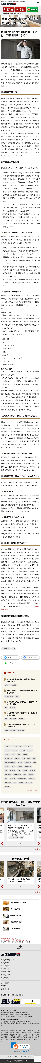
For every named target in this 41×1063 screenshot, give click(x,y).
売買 (28, 758)
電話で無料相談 (9, 9)
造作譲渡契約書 (9, 696)
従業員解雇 (28, 762)
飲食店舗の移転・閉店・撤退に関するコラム (14, 995)
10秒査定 (3, 986)
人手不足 (29, 750)
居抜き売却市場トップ (7, 938)
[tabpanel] (20, 824)
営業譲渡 (17, 758)
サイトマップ (7, 1057)
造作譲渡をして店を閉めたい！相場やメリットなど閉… (22, 703)
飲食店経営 (29, 782)
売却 (23, 758)
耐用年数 (32, 770)
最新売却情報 (5, 978)
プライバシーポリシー (31, 1057)
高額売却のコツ (5, 972)
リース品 (22, 750)
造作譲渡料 (32, 778)
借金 (19, 754)
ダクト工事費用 (27, 746)
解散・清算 (21, 730)
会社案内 (15, 1057)
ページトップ (20, 948)
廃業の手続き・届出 (10, 730)
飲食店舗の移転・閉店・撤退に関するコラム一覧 (15, 940)
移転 (19, 770)
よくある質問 (5, 983)
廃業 (6, 719)
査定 (13, 766)
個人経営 (7, 685)
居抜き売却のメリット (7, 963)
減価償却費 (13, 719)
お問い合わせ (20, 9)
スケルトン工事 (16, 746)
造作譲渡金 (8, 782)
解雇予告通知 (17, 774)
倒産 (13, 754)
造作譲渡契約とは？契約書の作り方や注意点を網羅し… (22, 692)
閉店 (17, 696)
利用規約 (21, 1057)
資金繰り (31, 774)
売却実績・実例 (5, 975)
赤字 (6, 778)
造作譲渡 (12, 707)
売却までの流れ (5, 969)
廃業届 (14, 685)
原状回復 (25, 754)
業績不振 (20, 766)
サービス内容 (5, 966)
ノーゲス (14, 750)
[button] (21, 1047)
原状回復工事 (6, 648)
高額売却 (7, 787)
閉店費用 (21, 782)
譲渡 (24, 774)
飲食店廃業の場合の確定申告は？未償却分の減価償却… (22, 714)
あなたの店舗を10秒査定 (32, 9)
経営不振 (25, 770)
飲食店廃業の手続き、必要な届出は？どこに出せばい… (22, 725)
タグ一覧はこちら (32, 790)
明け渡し (7, 766)
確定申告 (21, 719)
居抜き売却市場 (18, 1061)
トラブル (7, 750)
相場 (6, 707)
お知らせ (7, 746)
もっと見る (36, 849)
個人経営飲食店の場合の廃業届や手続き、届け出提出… (22, 680)
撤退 (13, 648)
